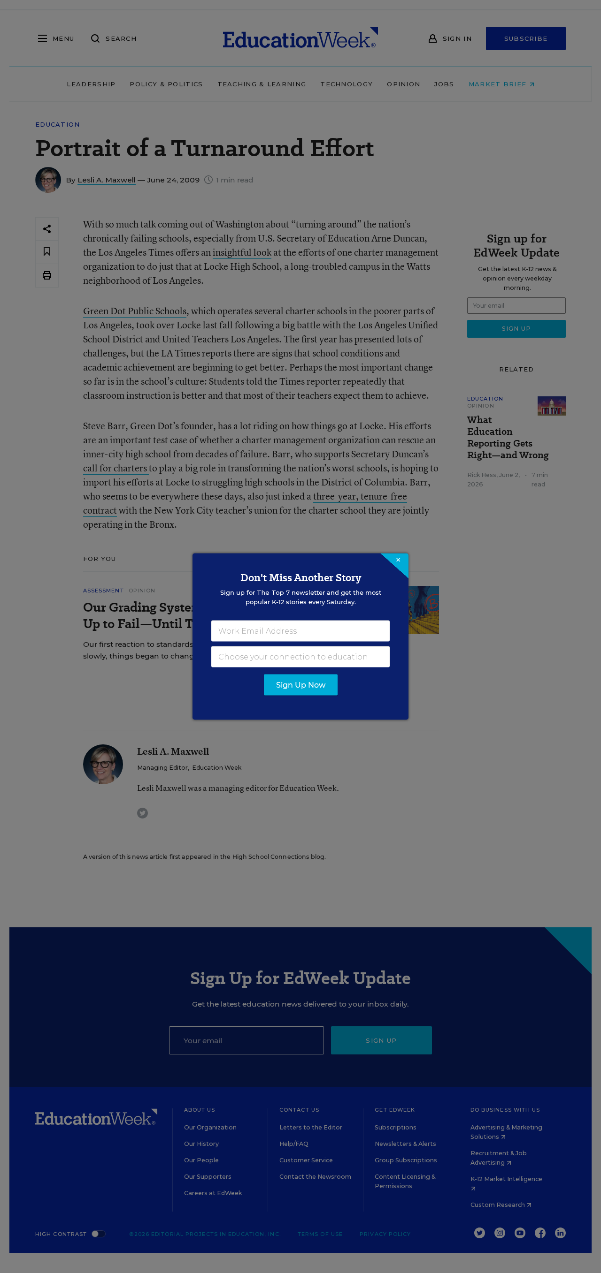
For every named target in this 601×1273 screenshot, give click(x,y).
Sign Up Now (300, 685)
